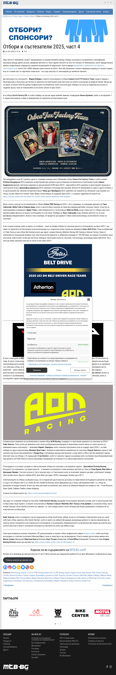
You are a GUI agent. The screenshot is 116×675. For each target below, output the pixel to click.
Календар (64, 647)
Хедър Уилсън (75, 581)
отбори (56, 578)
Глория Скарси (29, 575)
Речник (63, 653)
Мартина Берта (9, 578)
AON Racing (15, 573)
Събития (40, 12)
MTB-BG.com (77, 550)
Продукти (31, 12)
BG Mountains (65, 656)
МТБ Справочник (67, 638)
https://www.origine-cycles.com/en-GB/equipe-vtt (55, 542)
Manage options (80, 370)
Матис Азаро (31, 578)
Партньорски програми (69, 644)
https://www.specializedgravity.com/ (42, 493)
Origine (73, 573)
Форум (106, 12)
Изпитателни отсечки (97, 638)
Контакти (83, 375)
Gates (46, 573)
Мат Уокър (20, 578)
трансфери (48, 581)
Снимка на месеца (96, 641)
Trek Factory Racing (99, 573)
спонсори (17, 581)
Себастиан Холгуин (96, 578)
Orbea (67, 573)
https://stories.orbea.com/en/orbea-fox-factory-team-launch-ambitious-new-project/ (36, 196)
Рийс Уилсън (82, 578)
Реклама (35, 649)
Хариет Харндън (61, 581)
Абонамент (36, 646)
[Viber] (27, 567)
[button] (88, 299)
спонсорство (27, 581)
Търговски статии (93, 12)
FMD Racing (39, 573)
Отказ (58, 370)
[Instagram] (10, 567)
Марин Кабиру (93, 575)
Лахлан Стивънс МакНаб (76, 575)
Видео (48, 12)
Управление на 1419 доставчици (39, 364)
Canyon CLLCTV (27, 573)
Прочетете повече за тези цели (61, 364)
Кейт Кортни (59, 575)
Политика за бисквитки (37, 375)
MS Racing (59, 573)
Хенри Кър (86, 581)
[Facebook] (5, 567)
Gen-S (52, 573)
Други (81, 12)
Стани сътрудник (38, 654)
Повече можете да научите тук (19, 560)
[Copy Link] (19, 567)
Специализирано (69, 12)
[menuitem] (9, 12)
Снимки (57, 12)
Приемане (37, 370)
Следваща (107, 585)
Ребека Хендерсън (68, 578)
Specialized (86, 573)
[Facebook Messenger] (23, 567)
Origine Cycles (89, 533)
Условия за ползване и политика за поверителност (62, 375)
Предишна (9, 585)
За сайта (34, 657)
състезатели (38, 581)
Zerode (6, 575)
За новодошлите (38, 643)
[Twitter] (14, 567)
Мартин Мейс (105, 575)
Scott (79, 573)
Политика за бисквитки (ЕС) (100, 644)
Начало (9, 12)
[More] (32, 567)
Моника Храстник (44, 578)
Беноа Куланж (16, 575)
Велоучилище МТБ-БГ (69, 641)
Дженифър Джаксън (45, 575)
